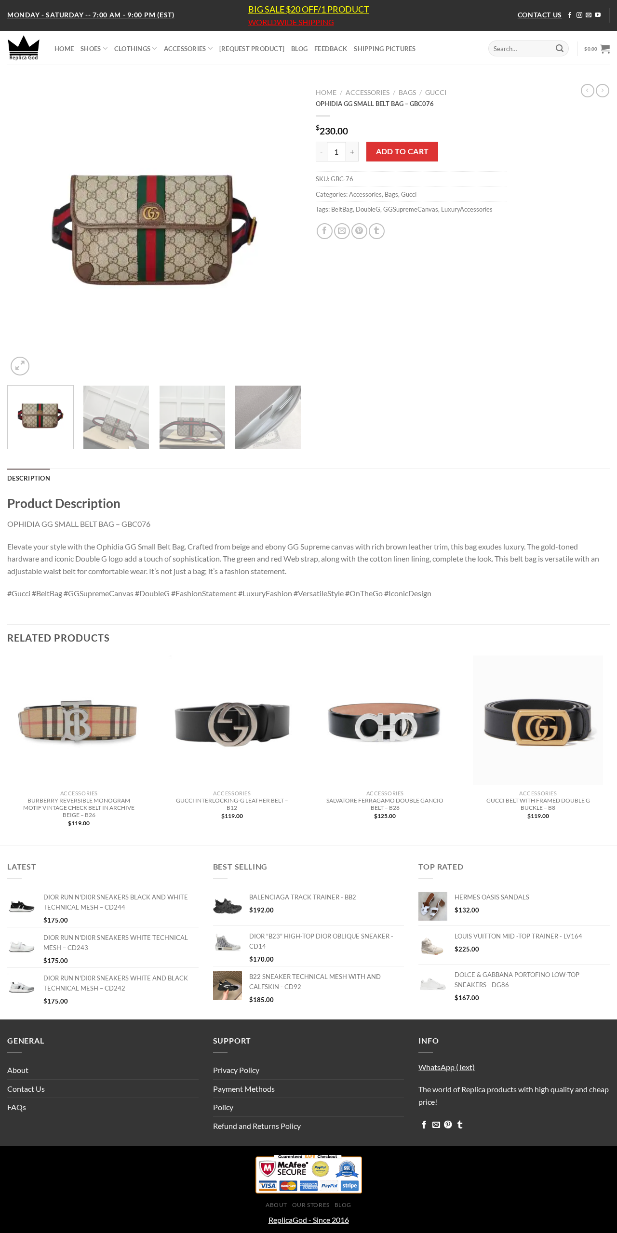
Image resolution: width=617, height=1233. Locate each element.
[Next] (283, 230)
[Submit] (559, 48)
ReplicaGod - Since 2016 (308, 1219)
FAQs (16, 1107)
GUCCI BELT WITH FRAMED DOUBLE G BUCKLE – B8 (538, 804)
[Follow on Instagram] (579, 15)
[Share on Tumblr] (377, 231)
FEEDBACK (330, 49)
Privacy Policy (236, 1069)
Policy (223, 1107)
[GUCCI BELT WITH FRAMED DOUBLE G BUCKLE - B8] (538, 721)
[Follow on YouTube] (598, 15)
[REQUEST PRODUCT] (251, 49)
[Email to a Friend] (342, 231)
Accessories (367, 92)
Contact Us (26, 1088)
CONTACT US (540, 15)
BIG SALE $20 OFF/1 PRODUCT (308, 9)
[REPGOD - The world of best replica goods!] (23, 47)
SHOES (90, 49)
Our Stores (311, 1204)
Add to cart (402, 151)
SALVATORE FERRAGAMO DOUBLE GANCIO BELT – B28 (384, 804)
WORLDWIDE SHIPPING (291, 22)
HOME (64, 49)
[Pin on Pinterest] (359, 231)
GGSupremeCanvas (410, 209)
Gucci (435, 92)
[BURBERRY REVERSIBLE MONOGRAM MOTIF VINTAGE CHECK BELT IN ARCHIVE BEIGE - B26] (79, 721)
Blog (343, 1204)
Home (326, 92)
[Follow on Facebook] (570, 15)
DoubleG (368, 209)
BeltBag (342, 209)
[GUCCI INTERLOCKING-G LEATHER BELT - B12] (232, 721)
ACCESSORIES (185, 49)
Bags (407, 92)
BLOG (299, 49)
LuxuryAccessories (467, 209)
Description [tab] (28, 478)
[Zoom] (20, 366)
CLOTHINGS (132, 49)
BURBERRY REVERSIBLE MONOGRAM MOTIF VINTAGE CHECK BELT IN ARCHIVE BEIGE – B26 (78, 807)
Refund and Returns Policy (257, 1125)
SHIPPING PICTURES (385, 49)
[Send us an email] (588, 15)
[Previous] (25, 230)
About (17, 1069)
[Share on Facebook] (325, 231)
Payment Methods (244, 1088)
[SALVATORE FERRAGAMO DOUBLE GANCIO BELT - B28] (385, 721)
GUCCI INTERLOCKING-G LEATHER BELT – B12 (232, 804)
